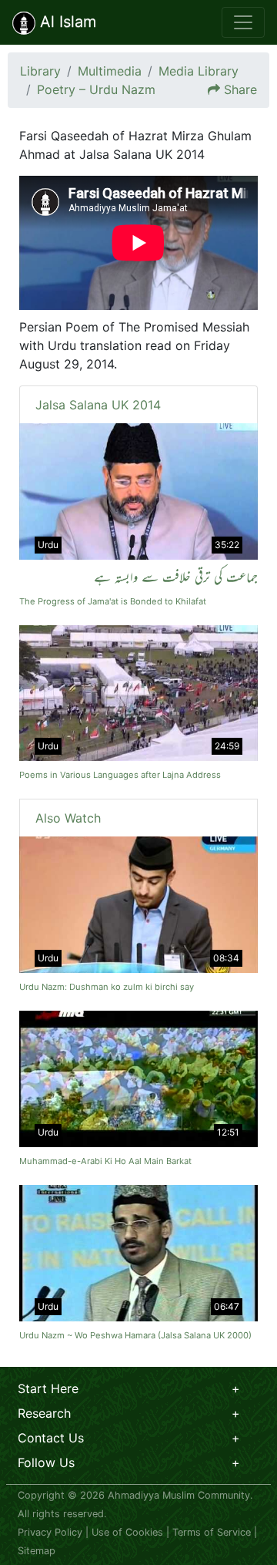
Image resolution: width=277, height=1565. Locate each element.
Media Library (199, 71)
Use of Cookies (127, 1532)
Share (240, 89)
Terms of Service (211, 1532)
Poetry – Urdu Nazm (96, 89)
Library (40, 71)
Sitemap (36, 1551)
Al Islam (65, 21)
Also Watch (68, 818)
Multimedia (110, 71)
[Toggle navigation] (243, 22)
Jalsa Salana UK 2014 (98, 404)
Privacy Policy (50, 1532)
